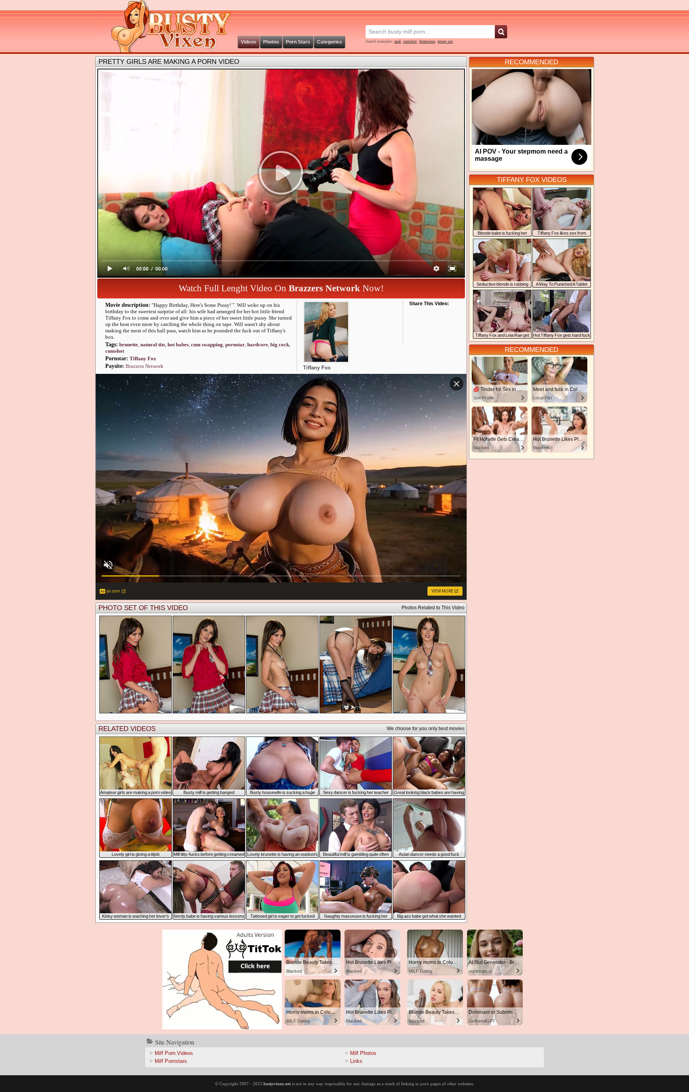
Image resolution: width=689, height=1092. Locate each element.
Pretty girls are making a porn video (168, 61)
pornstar (235, 345)
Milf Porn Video (174, 1053)
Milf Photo (363, 1053)
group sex (445, 41)
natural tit (152, 345)
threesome (427, 41)
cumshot (410, 41)
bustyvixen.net (277, 1083)
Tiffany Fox (143, 358)
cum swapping (207, 345)
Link (356, 1061)
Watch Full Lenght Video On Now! (281, 288)
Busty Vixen (165, 26)
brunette (128, 345)
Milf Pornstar (171, 1061)
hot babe (178, 345)
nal (397, 41)
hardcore (257, 345)
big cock (279, 345)
